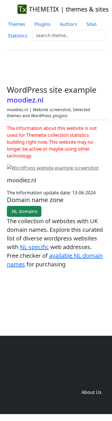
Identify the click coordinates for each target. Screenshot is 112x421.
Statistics (18, 36)
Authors (68, 24)
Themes (16, 24)
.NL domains (24, 211)
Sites (91, 24)
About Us (92, 392)
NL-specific (34, 247)
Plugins (42, 24)
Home (42, 369)
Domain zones (90, 381)
